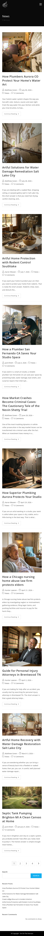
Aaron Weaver (10, 272)
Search (5, 872)
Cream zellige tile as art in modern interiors (17, 899)
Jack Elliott (9, 363)
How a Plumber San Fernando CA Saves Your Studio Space (19, 353)
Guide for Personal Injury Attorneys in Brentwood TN (21, 673)
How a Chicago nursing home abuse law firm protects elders (18, 581)
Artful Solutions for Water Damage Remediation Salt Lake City (20, 171)
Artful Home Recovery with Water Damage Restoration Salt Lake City (21, 744)
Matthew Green (11, 90)
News (8, 20)
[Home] (3, 20)
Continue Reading (12, 114)
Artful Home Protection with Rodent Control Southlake (18, 262)
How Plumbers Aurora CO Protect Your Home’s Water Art (21, 80)
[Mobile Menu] (40, 4)
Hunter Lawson (11, 590)
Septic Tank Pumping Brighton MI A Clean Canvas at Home (21, 817)
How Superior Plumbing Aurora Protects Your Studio (22, 495)
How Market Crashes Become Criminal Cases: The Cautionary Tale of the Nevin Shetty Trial (21, 404)
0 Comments (19, 93)
